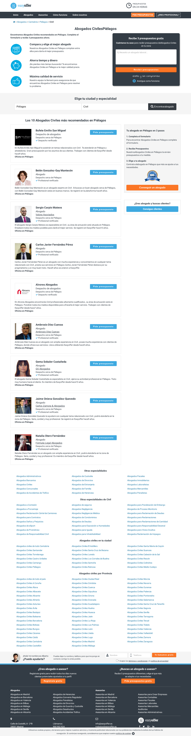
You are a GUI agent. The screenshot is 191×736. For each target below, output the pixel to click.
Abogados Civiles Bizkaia (27, 625)
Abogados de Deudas (81, 521)
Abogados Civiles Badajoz (28, 612)
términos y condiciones (138, 661)
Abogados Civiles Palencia (139, 591)
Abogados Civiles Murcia (138, 579)
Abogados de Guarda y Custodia (68, 706)
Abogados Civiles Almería (28, 600)
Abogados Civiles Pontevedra (140, 595)
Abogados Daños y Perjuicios (29, 521)
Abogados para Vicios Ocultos (141, 530)
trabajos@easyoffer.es (106, 726)
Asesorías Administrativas (150, 712)
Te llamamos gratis (164, 655)
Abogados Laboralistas (138, 484)
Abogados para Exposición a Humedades (91, 526)
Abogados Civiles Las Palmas (85, 625)
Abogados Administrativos (28, 476)
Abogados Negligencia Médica (86, 513)
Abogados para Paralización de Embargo (146, 505)
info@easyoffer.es (104, 723)
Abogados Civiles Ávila (26, 608)
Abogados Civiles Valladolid (140, 633)
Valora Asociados (45, 214)
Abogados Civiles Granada (84, 600)
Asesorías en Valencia (106, 700)
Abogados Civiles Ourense (139, 587)
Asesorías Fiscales (146, 700)
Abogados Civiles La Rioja (84, 620)
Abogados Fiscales (136, 476)
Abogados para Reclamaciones (141, 517)
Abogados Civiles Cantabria (29, 641)
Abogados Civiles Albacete (28, 591)
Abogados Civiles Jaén (82, 616)
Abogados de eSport (25, 526)
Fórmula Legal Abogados (49, 443)
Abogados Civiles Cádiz (27, 637)
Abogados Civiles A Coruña (28, 583)
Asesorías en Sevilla (105, 709)
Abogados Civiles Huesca (83, 612)
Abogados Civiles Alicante (28, 595)
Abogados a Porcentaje (27, 509)
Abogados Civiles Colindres (139, 563)
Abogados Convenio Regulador (67, 697)
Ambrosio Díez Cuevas (47, 331)
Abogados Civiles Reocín (138, 558)
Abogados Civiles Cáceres (28, 633)
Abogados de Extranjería (83, 484)
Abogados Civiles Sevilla (138, 612)
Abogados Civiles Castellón (28, 645)
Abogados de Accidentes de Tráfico (32, 493)
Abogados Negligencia (82, 509)
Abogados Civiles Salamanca (140, 600)
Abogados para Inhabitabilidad (86, 534)
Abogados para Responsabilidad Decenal (146, 526)
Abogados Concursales (27, 488)
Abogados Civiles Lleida (83, 633)
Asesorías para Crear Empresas (152, 694)
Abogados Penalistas (137, 493)
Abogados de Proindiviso (27, 530)
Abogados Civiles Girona (83, 595)
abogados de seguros (82, 505)
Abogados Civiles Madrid (83, 641)
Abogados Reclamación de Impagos (144, 534)
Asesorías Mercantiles (148, 706)
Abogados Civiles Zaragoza (140, 641)
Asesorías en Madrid (105, 694)
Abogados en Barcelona (21, 697)
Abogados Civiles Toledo (138, 625)
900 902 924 (59, 726)
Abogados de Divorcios (82, 480)
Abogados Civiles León (82, 629)
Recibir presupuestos (146, 69)
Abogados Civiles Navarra (139, 583)
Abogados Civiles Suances (139, 550)
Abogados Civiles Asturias (28, 604)
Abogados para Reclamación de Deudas (145, 513)
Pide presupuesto (103, 132)
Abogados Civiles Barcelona (29, 620)
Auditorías (143, 709)
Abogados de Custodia (82, 476)
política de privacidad (159, 661)
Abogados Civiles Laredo (83, 554)
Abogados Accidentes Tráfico (66, 712)
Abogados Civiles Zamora (139, 637)
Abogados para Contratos (28, 517)
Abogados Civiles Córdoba (84, 583)
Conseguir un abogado (152, 187)
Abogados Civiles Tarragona (140, 616)
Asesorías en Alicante (105, 712)
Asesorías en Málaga (105, 706)
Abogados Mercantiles (137, 488)
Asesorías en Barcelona (106, 697)
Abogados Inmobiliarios (138, 480)
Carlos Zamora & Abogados (50, 405)
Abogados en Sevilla (19, 709)
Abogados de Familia (81, 488)
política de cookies (123, 733)
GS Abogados (43, 368)
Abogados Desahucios (63, 709)
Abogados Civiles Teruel (138, 620)
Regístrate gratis (53, 681)
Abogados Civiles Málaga (83, 645)
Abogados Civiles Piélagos (28, 567)
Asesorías (100, 690)
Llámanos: (58, 723)
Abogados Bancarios (26, 480)
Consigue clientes (152, 209)
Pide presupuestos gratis (138, 681)
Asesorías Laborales (147, 703)
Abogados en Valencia (20, 700)
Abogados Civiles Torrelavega (30, 554)
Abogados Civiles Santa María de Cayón (145, 546)
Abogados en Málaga (20, 706)
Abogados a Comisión (26, 505)
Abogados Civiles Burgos (27, 629)
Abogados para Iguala (82, 530)
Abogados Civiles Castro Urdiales (31, 558)
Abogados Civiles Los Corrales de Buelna (90, 558)
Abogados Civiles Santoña (84, 563)
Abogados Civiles (24, 484)
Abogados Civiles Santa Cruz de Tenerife (145, 604)
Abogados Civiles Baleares (28, 616)
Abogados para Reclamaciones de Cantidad (147, 521)
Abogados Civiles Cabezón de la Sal (143, 554)
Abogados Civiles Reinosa (84, 567)
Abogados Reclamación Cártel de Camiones (36, 513)
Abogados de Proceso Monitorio (142, 509)
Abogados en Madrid (20, 694)
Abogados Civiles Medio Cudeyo (142, 567)
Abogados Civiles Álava (27, 587)
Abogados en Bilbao (19, 703)
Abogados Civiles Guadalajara (86, 604)
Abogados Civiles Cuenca (83, 587)
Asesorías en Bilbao (105, 703)
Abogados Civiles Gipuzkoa (84, 591)
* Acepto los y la (143, 661)
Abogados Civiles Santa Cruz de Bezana (90, 550)
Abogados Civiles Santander (29, 550)
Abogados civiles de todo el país (31, 579)
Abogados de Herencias (83, 493)
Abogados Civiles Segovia (139, 608)
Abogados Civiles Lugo (82, 637)
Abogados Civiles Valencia (139, 629)
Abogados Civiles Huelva (83, 608)
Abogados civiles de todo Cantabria (32, 546)
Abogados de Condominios (84, 517)
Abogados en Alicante (20, 712)
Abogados (15, 690)
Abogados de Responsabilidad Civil (32, 534)
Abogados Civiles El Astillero (85, 546)
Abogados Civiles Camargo (28, 563)
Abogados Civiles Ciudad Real (85, 579)
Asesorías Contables (147, 697)
